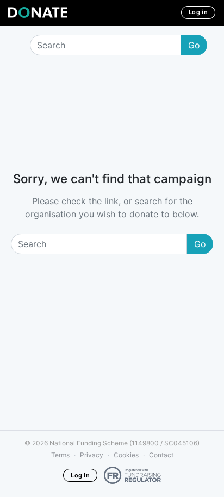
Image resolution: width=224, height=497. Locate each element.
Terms (60, 455)
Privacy (91, 455)
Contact (161, 455)
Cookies (126, 455)
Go (194, 45)
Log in (198, 12)
